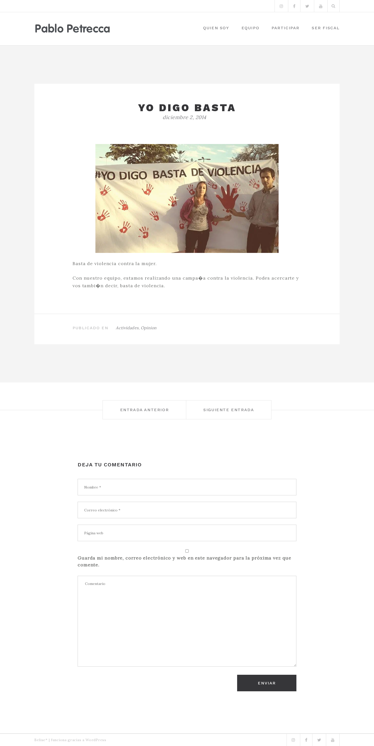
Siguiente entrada (228, 409)
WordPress (95, 740)
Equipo (250, 27)
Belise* (41, 740)
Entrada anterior (144, 409)
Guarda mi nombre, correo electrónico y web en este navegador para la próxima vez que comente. (184, 561)
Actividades (127, 327)
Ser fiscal (326, 27)
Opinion (149, 327)
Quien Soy (216, 27)
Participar (285, 27)
